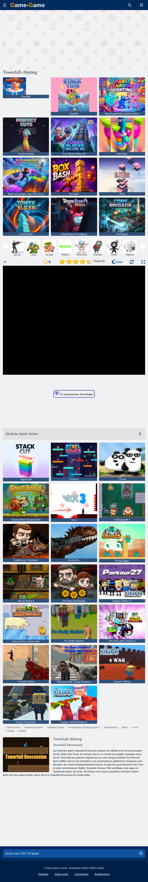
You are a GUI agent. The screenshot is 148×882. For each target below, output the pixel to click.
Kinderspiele (110, 727)
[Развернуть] (143, 262)
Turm (135, 727)
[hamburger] (4, 5)
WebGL (22, 731)
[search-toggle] (129, 5)
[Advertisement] (38, 39)
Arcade (10, 731)
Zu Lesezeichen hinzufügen (76, 394)
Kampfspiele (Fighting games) (84, 727)
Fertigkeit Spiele (55, 727)
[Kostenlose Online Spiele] (27, 5)
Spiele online (13, 727)
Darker (119, 261)
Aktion (124, 727)
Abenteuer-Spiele (33, 727)
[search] (141, 853)
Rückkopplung (102, 874)
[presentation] (5, 246)
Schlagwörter (81, 874)
